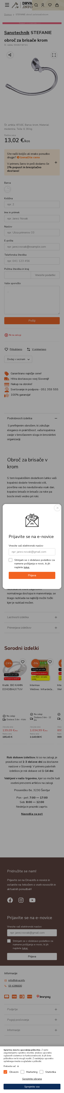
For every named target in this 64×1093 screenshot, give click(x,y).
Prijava (32, 575)
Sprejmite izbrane (32, 1079)
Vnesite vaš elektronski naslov (26, 545)
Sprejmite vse (32, 1086)
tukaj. (27, 567)
